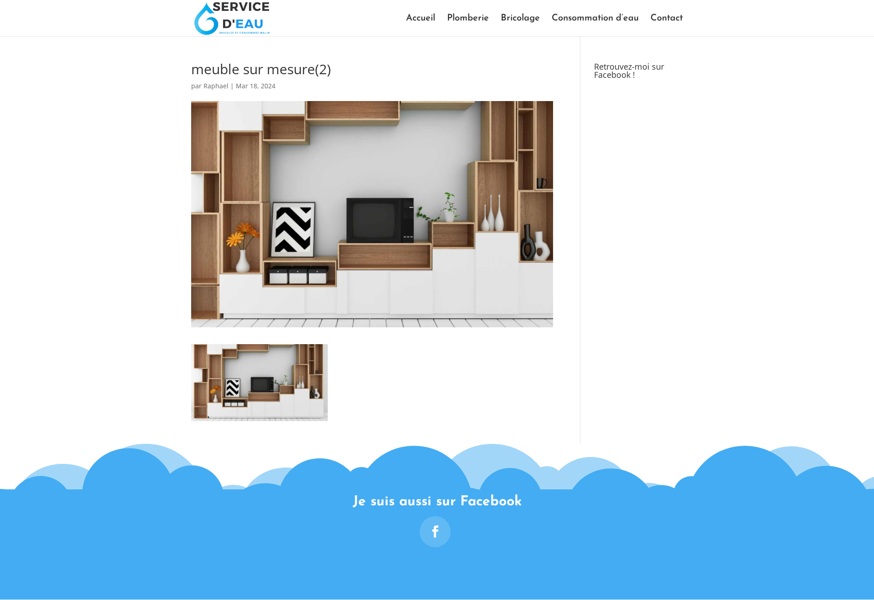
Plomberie (468, 19)
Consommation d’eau (595, 19)
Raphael (216, 85)
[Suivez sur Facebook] (435, 531)
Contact (666, 19)
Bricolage (520, 19)
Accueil (420, 19)
